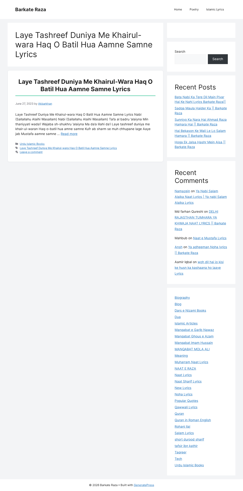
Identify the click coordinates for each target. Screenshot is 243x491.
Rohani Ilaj (182, 426)
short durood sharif (189, 439)
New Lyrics (183, 388)
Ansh (178, 247)
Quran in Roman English (193, 420)
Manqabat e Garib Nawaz (194, 330)
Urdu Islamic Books (32, 143)
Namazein (182, 191)
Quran (179, 414)
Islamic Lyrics (215, 9)
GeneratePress (144, 485)
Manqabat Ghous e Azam (194, 336)
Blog (178, 304)
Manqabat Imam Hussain (194, 343)
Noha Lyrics (184, 394)
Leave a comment (31, 152)
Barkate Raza (30, 9)
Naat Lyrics (183, 375)
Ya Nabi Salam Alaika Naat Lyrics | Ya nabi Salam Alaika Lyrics (201, 197)
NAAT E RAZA (185, 368)
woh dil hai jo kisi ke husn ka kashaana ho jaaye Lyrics (199, 267)
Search (180, 51)
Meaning (181, 356)
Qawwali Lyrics (186, 407)
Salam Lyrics (184, 433)
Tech (178, 459)
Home (178, 9)
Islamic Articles (186, 323)
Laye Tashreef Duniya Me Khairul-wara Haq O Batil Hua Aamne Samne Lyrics (85, 85)
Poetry (194, 9)
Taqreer (180, 452)
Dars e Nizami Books (190, 310)
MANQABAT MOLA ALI (192, 349)
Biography (182, 298)
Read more (69, 134)
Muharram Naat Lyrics (191, 362)
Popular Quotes (186, 401)
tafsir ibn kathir (186, 446)
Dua (178, 317)
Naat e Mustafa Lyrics (209, 238)
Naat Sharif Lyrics (188, 381)
